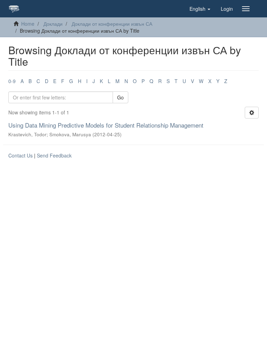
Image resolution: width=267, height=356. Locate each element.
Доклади (53, 23)
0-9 (12, 81)
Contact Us (20, 155)
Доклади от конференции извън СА (112, 23)
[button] (200, 8)
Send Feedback (54, 155)
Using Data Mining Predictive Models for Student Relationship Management (105, 125)
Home (27, 23)
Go (120, 97)
